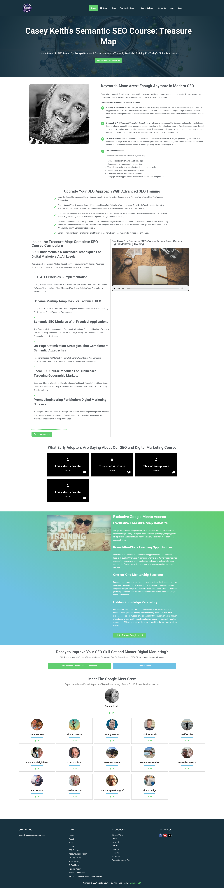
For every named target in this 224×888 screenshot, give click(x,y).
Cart (171, 8)
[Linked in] (38, 741)
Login (180, 8)
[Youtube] (165, 835)
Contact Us (162, 8)
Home (93, 8)
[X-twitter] (170, 835)
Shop (114, 8)
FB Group (103, 8)
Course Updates (147, 8)
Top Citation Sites (127, 8)
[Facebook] (35, 741)
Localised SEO (136, 883)
